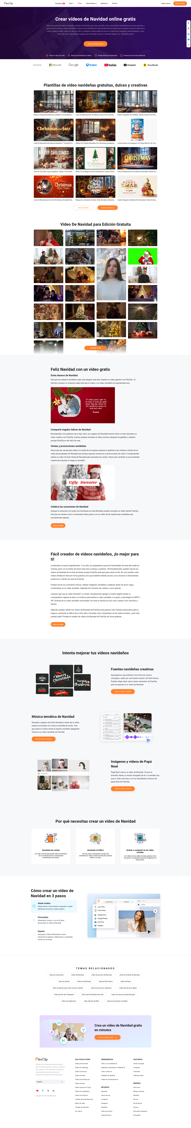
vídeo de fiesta (125, 981)
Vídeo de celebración (69, 1001)
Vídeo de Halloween (84, 981)
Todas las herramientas (109, 1079)
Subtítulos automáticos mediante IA (113, 1067)
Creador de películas (82, 1107)
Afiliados (136, 1095)
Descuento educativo (140, 1111)
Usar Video (54, 244)
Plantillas (58, 3)
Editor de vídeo (80, 1103)
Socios (135, 1099)
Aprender (104, 3)
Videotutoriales (138, 1075)
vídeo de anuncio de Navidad (101, 975)
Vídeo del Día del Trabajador (64, 994)
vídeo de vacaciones (56, 975)
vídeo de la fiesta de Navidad (129, 975)
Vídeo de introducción (82, 1079)
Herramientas (91, 3)
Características (106, 1115)
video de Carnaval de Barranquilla (123, 994)
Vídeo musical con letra (83, 1087)
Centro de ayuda (138, 1063)
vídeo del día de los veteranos (101, 988)
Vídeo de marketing (81, 1067)
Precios (114, 3)
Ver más (78, 1111)
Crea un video (58, 525)
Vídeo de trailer (80, 1075)
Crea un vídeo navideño (123, 691)
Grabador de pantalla (108, 1075)
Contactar (136, 1067)
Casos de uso (105, 1095)
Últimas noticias (138, 1091)
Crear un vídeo (180, 3)
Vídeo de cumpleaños (82, 1091)
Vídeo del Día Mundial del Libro (93, 994)
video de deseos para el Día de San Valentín (67, 988)
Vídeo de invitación (81, 1095)
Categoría (104, 1103)
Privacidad (136, 1115)
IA (80, 3)
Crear (71, 3)
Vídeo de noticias (81, 1071)
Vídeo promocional (81, 1063)
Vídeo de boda (80, 1083)
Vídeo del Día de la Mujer (128, 988)
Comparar (104, 1099)
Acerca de (136, 1087)
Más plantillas (83, 208)
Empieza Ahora (107, 208)
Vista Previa (43, 244)
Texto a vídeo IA (106, 1071)
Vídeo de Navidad (77, 975)
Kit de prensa (137, 1103)
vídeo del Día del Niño (91, 1001)
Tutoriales (136, 1071)
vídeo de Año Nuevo (106, 981)
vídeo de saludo (63, 981)
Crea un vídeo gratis (95, 44)
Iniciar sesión (165, 3)
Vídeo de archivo (106, 1111)
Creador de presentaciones (84, 1099)
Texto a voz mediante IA (109, 1063)
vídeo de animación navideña (117, 1001)
